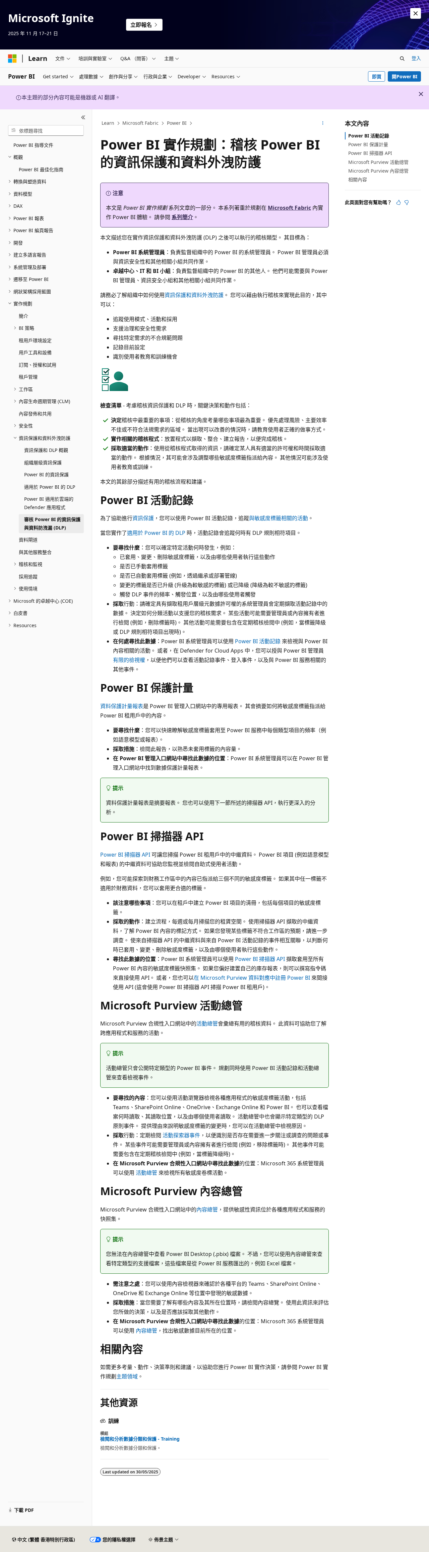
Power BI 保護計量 (368, 144)
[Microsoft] (12, 58)
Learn (108, 123)
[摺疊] (83, 117)
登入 (416, 58)
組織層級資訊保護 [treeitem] (43, 462)
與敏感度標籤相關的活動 (278, 518)
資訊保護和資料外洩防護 (194, 295)
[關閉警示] (415, 13)
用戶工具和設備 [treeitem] (35, 352)
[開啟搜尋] (402, 59)
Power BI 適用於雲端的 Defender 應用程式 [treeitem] (48, 503)
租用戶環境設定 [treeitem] (35, 340)
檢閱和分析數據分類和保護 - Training (140, 1439)
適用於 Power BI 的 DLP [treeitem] (49, 487)
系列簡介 (182, 217)
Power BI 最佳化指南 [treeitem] (41, 169)
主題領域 (127, 1376)
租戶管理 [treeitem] (28, 377)
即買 (376, 76)
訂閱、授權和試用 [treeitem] (37, 365)
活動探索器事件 (181, 1135)
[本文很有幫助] (398, 202)
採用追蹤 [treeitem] (28, 576)
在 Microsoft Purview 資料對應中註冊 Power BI (252, 977)
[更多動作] (323, 123)
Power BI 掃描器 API (125, 854)
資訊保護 (143, 518)
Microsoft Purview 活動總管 (378, 162)
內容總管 (207, 1209)
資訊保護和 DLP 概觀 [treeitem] (46, 450)
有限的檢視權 (129, 660)
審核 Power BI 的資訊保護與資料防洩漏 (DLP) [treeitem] (52, 523)
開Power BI (404, 76)
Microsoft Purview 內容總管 (378, 171)
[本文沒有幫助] (407, 202)
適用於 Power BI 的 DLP (156, 533)
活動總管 (207, 1023)
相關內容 (357, 179)
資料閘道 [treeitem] (28, 540)
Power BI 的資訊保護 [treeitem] (46, 474)
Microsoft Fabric (140, 123)
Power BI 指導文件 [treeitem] (33, 145)
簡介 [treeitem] (23, 316)
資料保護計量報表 (121, 706)
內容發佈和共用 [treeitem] (35, 413)
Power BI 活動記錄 (258, 641)
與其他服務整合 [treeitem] (35, 552)
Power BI (177, 123)
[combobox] (46, 130)
